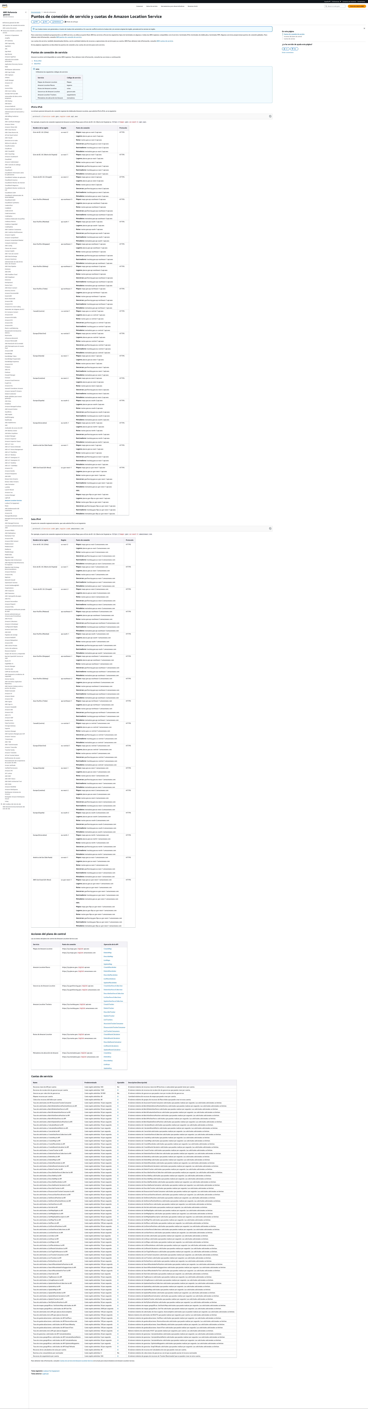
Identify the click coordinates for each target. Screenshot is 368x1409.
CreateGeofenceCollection (113, 986)
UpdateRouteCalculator (112, 1050)
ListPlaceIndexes (110, 979)
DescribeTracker (109, 1012)
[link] (50, 12)
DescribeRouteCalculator (112, 1042)
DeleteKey (107, 1057)
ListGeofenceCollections (112, 997)
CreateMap (108, 949)
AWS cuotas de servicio (165, 41)
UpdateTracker (109, 1016)
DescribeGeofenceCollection (114, 993)
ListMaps (107, 960)
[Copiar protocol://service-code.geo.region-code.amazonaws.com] (270, 528)
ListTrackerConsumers (112, 1031)
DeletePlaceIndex (110, 971)
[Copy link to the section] (29, 52)
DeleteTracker (109, 1008)
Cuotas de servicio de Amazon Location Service (76, 1361)
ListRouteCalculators (111, 1046)
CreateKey (107, 1053)
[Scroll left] (135, 6)
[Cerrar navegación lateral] (26, 12)
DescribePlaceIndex (110, 975)
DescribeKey (108, 1060)
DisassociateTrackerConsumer (114, 1027)
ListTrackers (108, 1020)
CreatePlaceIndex (110, 967)
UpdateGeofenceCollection (113, 1001)
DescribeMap (108, 956)
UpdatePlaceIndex (110, 983)
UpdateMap (108, 964)
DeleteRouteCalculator (112, 1038)
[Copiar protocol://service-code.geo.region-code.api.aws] (270, 116)
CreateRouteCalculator (112, 1034)
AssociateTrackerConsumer (113, 1023)
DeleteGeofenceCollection (113, 990)
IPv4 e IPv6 (37, 61)
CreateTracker (109, 1004)
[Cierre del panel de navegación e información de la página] (364, 28)
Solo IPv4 (37, 64)
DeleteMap (107, 953)
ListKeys (107, 1064)
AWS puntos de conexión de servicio (68, 37)
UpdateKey (108, 1068)
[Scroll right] (199, 6)
